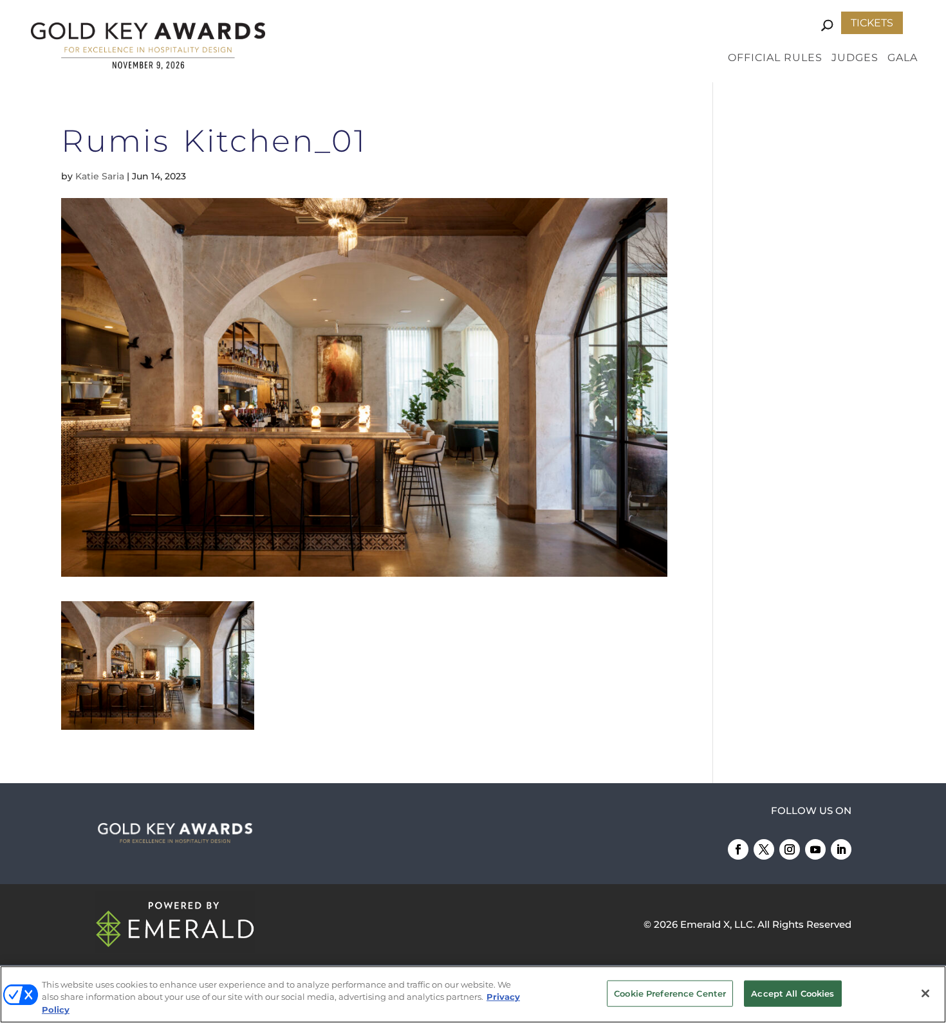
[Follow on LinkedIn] (841, 849)
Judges (854, 58)
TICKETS (872, 23)
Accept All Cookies (792, 993)
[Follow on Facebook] (738, 849)
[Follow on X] (764, 849)
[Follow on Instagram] (789, 849)
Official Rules (775, 58)
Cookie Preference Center (670, 993)
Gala (902, 58)
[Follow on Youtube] (815, 849)
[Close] (925, 993)
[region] (473, 994)
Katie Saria (99, 176)
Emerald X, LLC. (717, 924)
